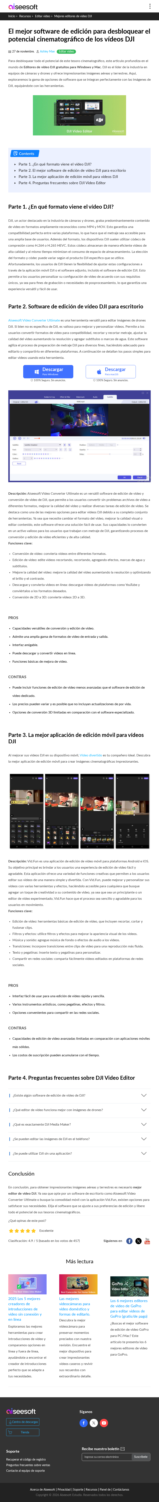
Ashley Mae (47, 51)
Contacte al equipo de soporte (25, 1470)
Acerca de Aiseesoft (42, 1489)
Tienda (25, 1432)
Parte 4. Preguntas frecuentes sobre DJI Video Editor (62, 183)
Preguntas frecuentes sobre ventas (28, 1465)
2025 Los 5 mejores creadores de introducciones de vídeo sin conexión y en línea (25, 1309)
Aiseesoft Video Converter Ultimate (34, 320)
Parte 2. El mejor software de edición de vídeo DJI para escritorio (72, 171)
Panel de (105, 1489)
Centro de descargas (25, 1422)
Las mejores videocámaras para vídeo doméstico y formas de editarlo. (76, 1337)
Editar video (42, 16)
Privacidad (64, 1489)
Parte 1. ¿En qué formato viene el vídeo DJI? (55, 164)
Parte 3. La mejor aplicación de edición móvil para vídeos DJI (68, 177)
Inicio (11, 16)
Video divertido (91, 755)
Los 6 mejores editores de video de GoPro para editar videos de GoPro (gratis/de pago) (129, 1308)
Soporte (78, 1489)
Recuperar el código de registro (26, 1459)
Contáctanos (121, 1489)
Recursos (25, 16)
